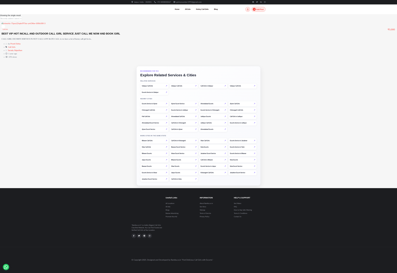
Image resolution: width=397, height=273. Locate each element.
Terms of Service (205, 213)
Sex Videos (237, 203)
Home (177, 9)
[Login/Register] (247, 9)
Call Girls (5, 29)
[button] (6, 267)
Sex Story (203, 207)
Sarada (10, 50)
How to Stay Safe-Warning (243, 210)
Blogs (168, 210)
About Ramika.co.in (206, 203)
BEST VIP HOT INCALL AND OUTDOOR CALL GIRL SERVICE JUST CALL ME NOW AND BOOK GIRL (61, 33)
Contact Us (237, 216)
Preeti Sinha (15, 44)
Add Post (260, 9)
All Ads (188, 9)
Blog (216, 9)
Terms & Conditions (240, 213)
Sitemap (202, 210)
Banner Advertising (172, 213)
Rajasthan (18, 50)
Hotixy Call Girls (202, 9)
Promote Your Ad (171, 216)
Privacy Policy (204, 216)
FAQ (235, 207)
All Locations (170, 203)
